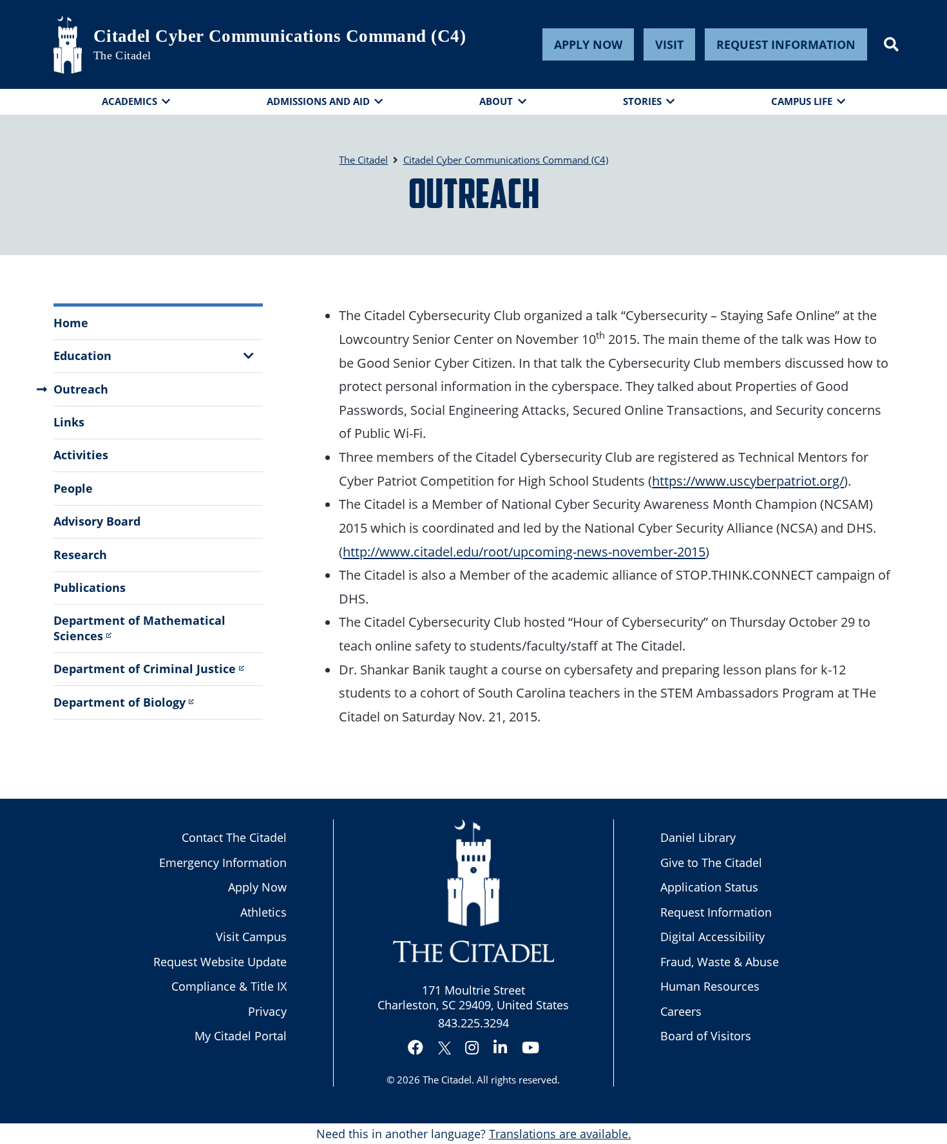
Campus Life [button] (801, 101)
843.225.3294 (473, 1023)
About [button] (496, 101)
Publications (89, 587)
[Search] (891, 44)
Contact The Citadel (234, 837)
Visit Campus (251, 936)
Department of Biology (119, 702)
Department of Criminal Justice (144, 668)
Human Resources (710, 986)
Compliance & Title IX (229, 986)
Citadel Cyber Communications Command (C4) (279, 36)
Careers (681, 1011)
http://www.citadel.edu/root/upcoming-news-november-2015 (524, 551)
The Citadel (447, 1079)
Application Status (709, 887)
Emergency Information (223, 862)
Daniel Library (698, 837)
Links (68, 422)
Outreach (80, 389)
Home (70, 322)
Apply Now (588, 44)
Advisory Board (96, 521)
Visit (669, 44)
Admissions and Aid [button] (318, 101)
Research (80, 554)
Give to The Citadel (711, 862)
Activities (80, 454)
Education (82, 355)
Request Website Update (220, 961)
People (73, 488)
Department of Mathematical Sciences (139, 628)
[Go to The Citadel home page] (67, 44)
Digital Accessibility (712, 936)
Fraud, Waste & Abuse (719, 961)
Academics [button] (129, 101)
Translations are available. (560, 1133)
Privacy (267, 1011)
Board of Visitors (705, 1036)
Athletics (263, 912)
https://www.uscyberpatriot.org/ (748, 481)
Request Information (786, 44)
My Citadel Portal (241, 1036)
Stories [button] (642, 101)
